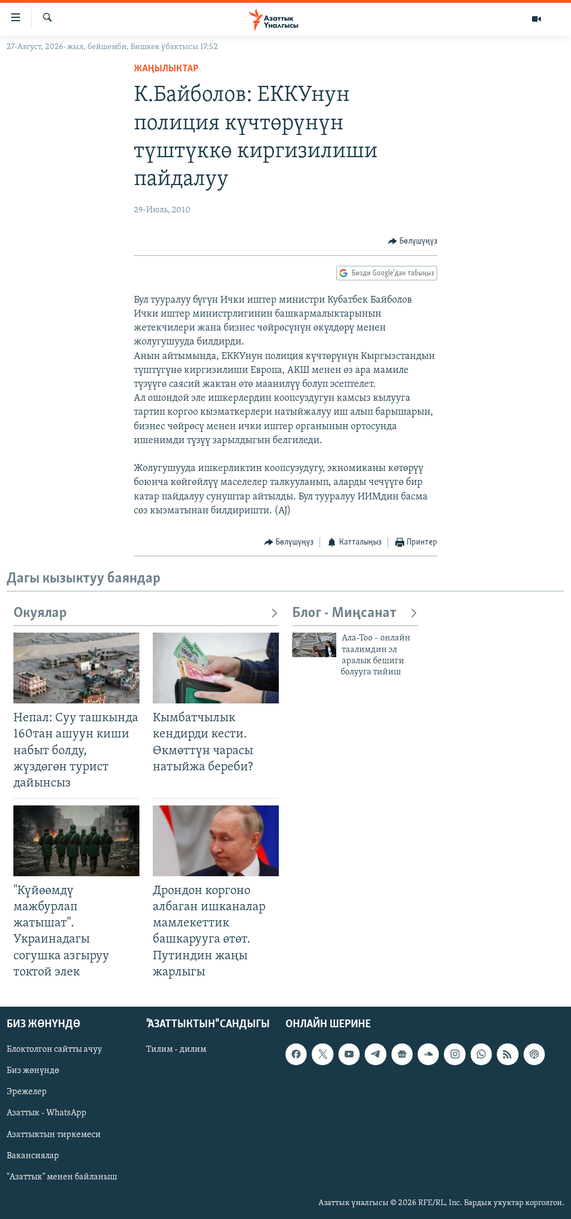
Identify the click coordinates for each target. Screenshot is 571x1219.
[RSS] (507, 1054)
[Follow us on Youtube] (349, 1054)
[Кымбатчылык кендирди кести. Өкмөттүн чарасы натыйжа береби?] (216, 668)
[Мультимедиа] (536, 19)
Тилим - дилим (176, 1049)
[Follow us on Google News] (402, 1054)
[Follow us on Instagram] (454, 1054)
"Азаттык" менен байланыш (62, 1176)
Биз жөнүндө (33, 1070)
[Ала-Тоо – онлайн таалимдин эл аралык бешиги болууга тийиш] (314, 645)
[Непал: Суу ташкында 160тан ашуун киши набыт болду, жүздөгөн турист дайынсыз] (76, 668)
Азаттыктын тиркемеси (54, 1134)
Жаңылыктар (166, 69)
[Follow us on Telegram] (375, 1054)
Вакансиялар (33, 1155)
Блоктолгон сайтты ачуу (54, 1049)
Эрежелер (27, 1091)
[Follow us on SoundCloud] (428, 1054)
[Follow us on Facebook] (296, 1054)
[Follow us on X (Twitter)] (322, 1054)
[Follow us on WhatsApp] (481, 1054)
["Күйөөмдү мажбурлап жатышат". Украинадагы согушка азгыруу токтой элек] (76, 840)
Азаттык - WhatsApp (46, 1113)
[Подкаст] (534, 1054)
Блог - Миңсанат (344, 613)
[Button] (413, 241)
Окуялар (40, 613)
